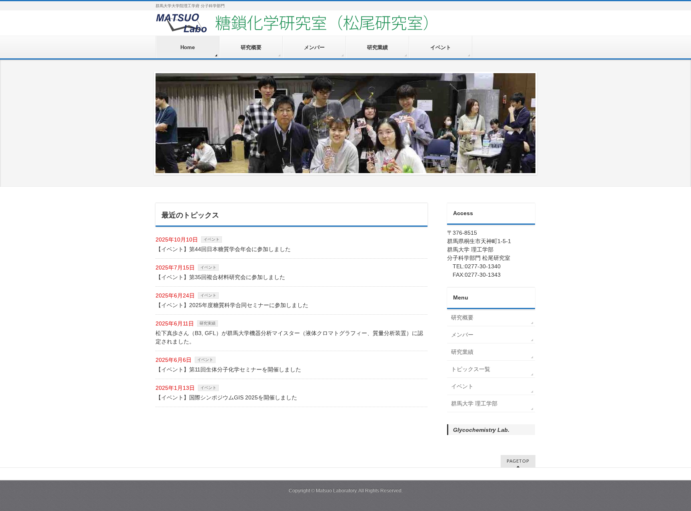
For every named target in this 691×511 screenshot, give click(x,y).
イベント (212, 239)
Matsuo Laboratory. (336, 490)
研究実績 (208, 323)
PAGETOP (518, 461)
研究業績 (462, 352)
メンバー (462, 334)
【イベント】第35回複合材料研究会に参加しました (220, 277)
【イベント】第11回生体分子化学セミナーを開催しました (228, 369)
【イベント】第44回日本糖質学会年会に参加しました (223, 249)
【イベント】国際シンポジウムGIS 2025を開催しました (226, 397)
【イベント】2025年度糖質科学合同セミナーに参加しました (232, 305)
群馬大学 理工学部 (474, 403)
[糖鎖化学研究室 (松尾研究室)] (315, 26)
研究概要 (462, 317)
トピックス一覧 (470, 369)
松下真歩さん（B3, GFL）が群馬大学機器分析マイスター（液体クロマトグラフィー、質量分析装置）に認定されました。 (289, 337)
